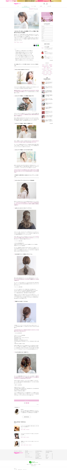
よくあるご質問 (49, 6)
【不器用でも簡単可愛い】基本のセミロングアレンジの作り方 (24, 52)
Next (38, 404)
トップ (18, 6)
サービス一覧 (15, 469)
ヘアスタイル (44, 70)
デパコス (47, 73)
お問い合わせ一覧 (20, 469)
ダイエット (43, 73)
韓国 (44, 67)
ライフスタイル (27, 429)
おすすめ (18, 42)
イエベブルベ (49, 70)
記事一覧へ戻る (26, 416)
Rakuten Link (47, 457)
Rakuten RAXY (17, 3)
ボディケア (43, 31)
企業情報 (28, 464)
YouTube (47, 458)
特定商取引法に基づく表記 (38, 458)
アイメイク (43, 29)
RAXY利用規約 (37, 457)
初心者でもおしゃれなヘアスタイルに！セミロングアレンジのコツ (24, 58)
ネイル (42, 34)
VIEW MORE (51, 60)
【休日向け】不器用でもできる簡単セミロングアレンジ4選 (23, 53)
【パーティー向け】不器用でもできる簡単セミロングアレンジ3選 (24, 56)
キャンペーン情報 (33, 6)
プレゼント (28, 437)
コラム (42, 36)
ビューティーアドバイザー (28, 457)
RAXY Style (25, 6)
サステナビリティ (25, 469)
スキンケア (43, 26)
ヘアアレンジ (21, 42)
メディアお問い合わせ (37, 453)
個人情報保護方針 (31, 464)
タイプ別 (50, 74)
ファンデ (51, 73)
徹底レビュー (48, 67)
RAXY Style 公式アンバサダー (45, 66)
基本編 (24, 429)
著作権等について (36, 464)
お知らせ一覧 (36, 452)
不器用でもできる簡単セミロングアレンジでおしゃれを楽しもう (24, 59)
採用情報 (39, 464)
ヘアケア (17, 41)
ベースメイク (43, 28)
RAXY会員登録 (47, 452)
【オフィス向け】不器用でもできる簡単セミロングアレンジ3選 (24, 55)
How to (15, 42)
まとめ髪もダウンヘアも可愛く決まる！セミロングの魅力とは (24, 50)
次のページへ (26, 400)
